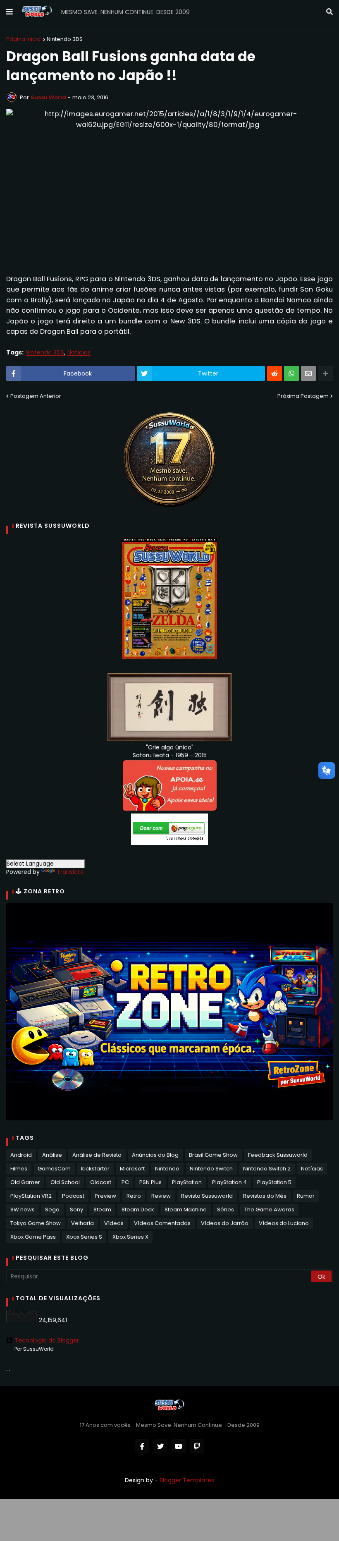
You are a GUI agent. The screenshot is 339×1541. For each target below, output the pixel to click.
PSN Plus (150, 1182)
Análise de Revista (97, 1155)
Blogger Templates (187, 1480)
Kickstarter (95, 1168)
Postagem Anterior (35, 396)
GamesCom (54, 1168)
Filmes (18, 1168)
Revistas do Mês (264, 1196)
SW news (22, 1209)
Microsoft (132, 1168)
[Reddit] (274, 373)
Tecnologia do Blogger (46, 1340)
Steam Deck (138, 1209)
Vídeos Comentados (162, 1223)
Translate (70, 872)
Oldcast (100, 1182)
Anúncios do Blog (155, 1155)
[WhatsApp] (291, 373)
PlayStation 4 (229, 1182)
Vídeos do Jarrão (224, 1223)
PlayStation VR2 (31, 1196)
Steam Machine (186, 1209)
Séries (225, 1209)
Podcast (73, 1196)
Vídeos (114, 1223)
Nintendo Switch (211, 1168)
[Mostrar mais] (325, 373)
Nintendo (167, 1168)
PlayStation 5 (274, 1182)
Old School (65, 1182)
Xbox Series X (130, 1237)
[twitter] (160, 1446)
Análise (52, 1155)
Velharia (82, 1223)
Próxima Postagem (303, 396)
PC (125, 1182)
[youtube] (179, 1446)
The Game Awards (269, 1209)
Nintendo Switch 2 (267, 1168)
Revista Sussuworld (207, 1196)
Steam (102, 1209)
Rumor (306, 1196)
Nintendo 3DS (65, 39)
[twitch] (197, 1446)
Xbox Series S (84, 1237)
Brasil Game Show (213, 1155)
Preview (105, 1196)
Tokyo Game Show (35, 1223)
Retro (134, 1196)
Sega (52, 1209)
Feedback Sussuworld (278, 1155)
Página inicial (24, 39)
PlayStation (187, 1182)
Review (161, 1196)
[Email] (308, 373)
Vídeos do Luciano (284, 1223)
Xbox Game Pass (33, 1237)
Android (21, 1155)
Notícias (79, 352)
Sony (76, 1209)
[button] (9, 12)
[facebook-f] (142, 1446)
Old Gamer (25, 1182)
